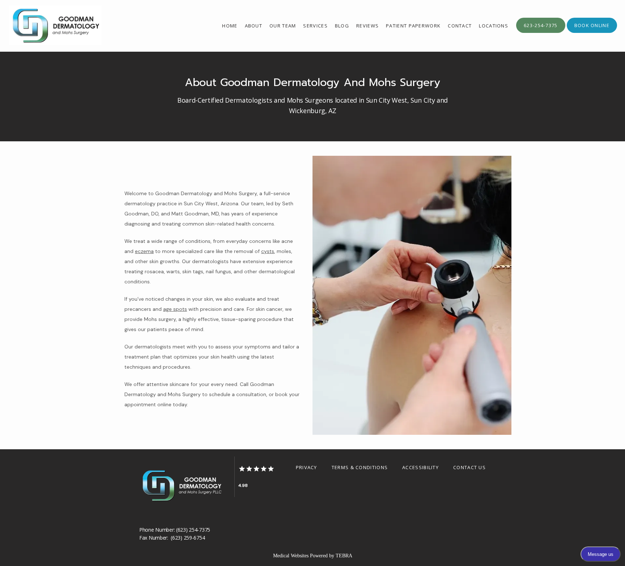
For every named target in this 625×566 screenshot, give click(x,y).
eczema (144, 251)
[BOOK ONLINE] (592, 32)
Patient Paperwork (413, 25)
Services (315, 25)
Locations (493, 25)
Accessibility (420, 467)
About (254, 25)
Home (229, 25)
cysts (267, 251)
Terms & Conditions (360, 467)
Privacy (306, 467)
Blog (342, 25)
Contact (460, 25)
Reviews (367, 25)
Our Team (282, 25)
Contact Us (469, 467)
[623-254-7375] (540, 32)
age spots (175, 309)
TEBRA (344, 555)
